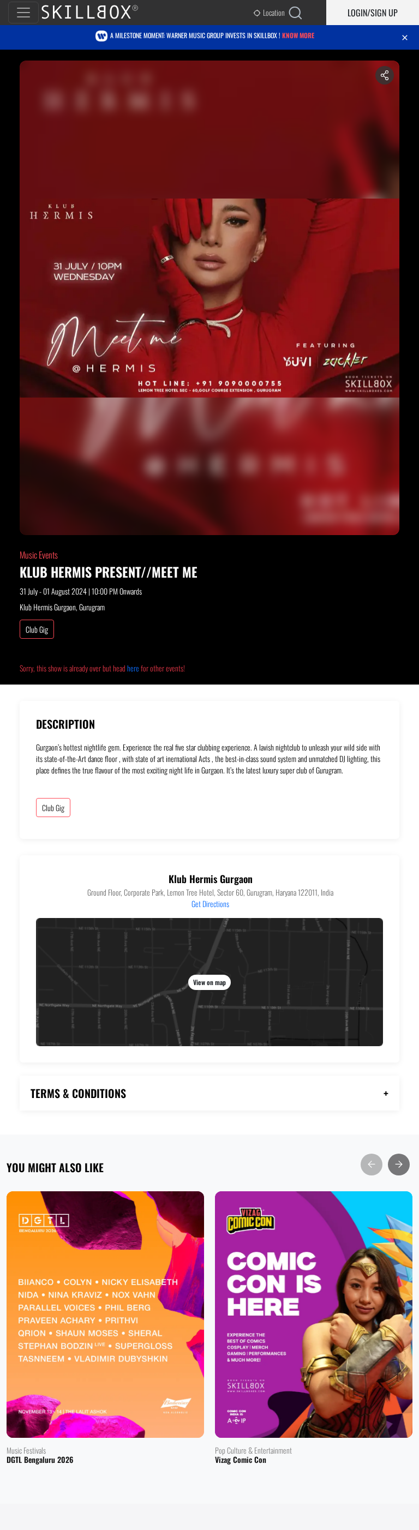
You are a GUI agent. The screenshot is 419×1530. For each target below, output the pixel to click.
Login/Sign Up (373, 12)
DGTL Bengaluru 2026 (40, 1460)
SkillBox (99, 12)
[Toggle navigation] (23, 12)
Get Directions (210, 903)
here (133, 668)
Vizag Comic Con (240, 1460)
